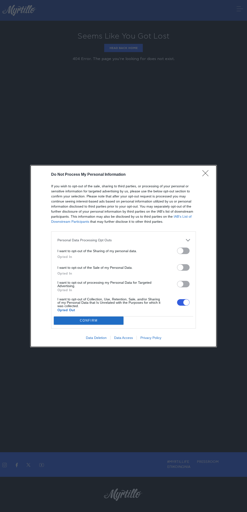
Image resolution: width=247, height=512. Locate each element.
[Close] (207, 174)
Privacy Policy (150, 338)
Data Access (123, 338)
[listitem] (123, 240)
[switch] (183, 251)
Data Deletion (96, 338)
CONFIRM (89, 320)
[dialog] (123, 256)
